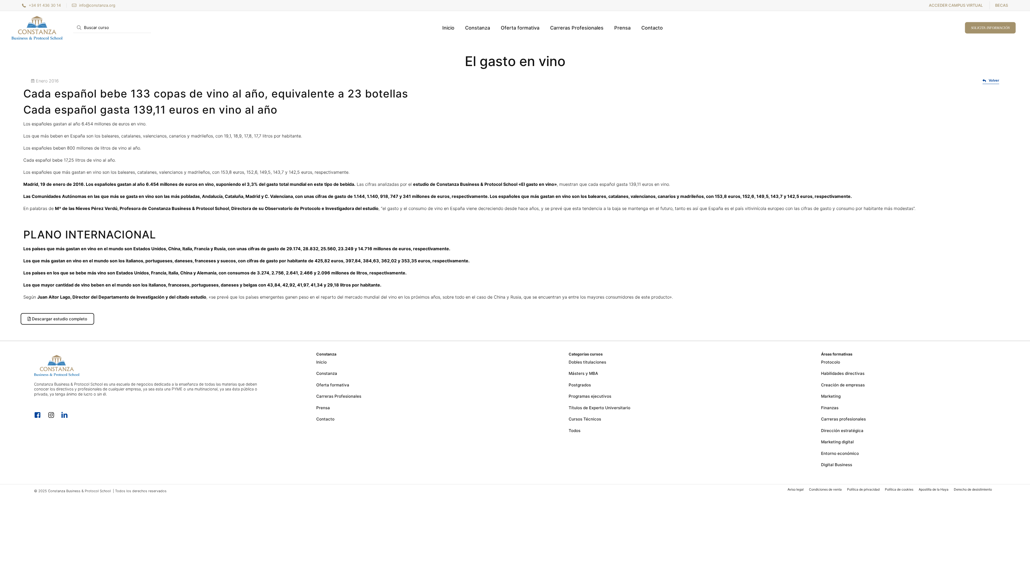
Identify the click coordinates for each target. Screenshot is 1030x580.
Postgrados (580, 384)
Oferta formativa (332, 384)
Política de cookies (899, 489)
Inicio (321, 362)
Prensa (323, 407)
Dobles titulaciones (587, 362)
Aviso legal (796, 489)
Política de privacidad (863, 489)
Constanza (326, 373)
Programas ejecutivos (590, 396)
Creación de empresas (843, 384)
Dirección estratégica (842, 430)
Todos (574, 430)
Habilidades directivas (843, 373)
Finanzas (829, 407)
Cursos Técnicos (585, 419)
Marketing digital (837, 441)
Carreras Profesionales (338, 396)
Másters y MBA (583, 373)
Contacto (325, 419)
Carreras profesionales (843, 419)
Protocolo (830, 362)
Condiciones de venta (825, 489)
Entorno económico (840, 453)
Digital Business (836, 464)
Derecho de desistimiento (973, 489)
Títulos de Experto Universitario (599, 407)
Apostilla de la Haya (933, 489)
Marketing (831, 396)
